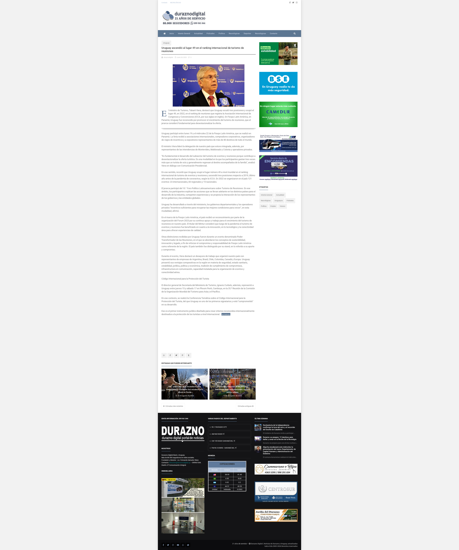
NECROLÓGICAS (175, 2)
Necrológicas (234, 33)
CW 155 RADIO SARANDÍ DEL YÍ (223, 441)
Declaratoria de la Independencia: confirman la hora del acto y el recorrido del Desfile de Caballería (279, 427)
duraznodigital (168, 57)
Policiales (211, 33)
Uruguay (166, 43)
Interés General (184, 33)
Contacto (164, 2)
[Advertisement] (208, 332)
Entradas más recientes (174, 406)
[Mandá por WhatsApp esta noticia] (164, 355)
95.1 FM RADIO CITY (219, 427)
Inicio (171, 33)
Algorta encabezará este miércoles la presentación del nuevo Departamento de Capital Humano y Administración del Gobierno (279, 450)
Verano (282, 206)
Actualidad (198, 33)
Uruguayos (279, 201)
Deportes (247, 33)
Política (222, 33)
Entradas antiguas (245, 406)
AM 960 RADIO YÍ (217, 434)
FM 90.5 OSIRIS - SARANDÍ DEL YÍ (223, 448)
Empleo (273, 206)
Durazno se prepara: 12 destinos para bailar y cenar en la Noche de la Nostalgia (279, 438)
